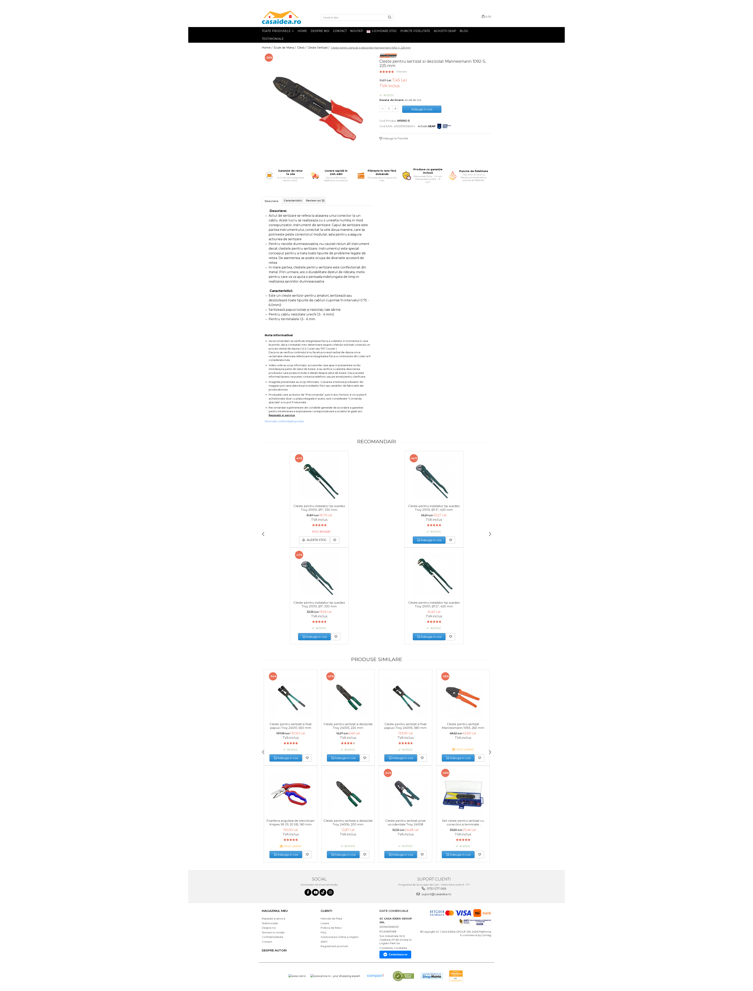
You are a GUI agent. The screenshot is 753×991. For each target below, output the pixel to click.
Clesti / (302, 47)
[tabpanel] (318, 107)
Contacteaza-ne (398, 954)
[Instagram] (330, 892)
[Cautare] (389, 17)
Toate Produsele (276, 31)
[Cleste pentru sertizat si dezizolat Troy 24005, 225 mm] (348, 696)
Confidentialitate (272, 936)
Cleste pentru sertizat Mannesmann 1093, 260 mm (463, 726)
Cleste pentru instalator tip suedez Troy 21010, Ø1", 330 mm (319, 604)
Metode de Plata (331, 918)
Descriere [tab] (271, 201)
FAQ (323, 932)
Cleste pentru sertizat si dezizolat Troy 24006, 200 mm (348, 822)
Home (302, 31)
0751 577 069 (436, 888)
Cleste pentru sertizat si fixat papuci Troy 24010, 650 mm (291, 726)
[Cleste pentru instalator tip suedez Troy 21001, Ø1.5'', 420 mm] (434, 575)
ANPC (324, 941)
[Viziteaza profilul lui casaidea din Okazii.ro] (456, 975)
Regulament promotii (334, 946)
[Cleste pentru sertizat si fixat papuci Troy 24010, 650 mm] (290, 696)
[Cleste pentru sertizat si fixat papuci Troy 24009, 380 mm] (405, 696)
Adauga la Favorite (395, 138)
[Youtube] (315, 892)
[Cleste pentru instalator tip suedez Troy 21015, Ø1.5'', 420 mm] (434, 478)
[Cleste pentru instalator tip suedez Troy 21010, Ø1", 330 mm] (319, 575)
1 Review (401, 71)
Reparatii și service (282, 415)
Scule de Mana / (285, 47)
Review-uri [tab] (315, 200)
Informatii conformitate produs (284, 421)
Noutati (356, 31)
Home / (267, 47)
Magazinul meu (275, 911)
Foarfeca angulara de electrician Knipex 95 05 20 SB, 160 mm (290, 822)
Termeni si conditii (273, 932)
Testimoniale (273, 39)
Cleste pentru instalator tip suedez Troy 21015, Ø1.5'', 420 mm (434, 508)
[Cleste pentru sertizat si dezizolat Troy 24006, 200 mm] (348, 793)
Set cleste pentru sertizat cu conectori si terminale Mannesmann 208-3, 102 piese (463, 823)
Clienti (326, 911)
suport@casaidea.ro (436, 894)
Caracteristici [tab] (293, 200)
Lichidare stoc (384, 31)
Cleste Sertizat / (319, 47)
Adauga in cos (421, 109)
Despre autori (274, 950)
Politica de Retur (331, 927)
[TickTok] (322, 892)
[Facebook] (308, 892)
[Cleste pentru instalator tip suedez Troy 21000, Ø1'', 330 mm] (319, 478)
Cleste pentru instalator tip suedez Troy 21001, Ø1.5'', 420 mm (434, 604)
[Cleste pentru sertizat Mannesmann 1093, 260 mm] (462, 696)
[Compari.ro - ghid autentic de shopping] (375, 976)
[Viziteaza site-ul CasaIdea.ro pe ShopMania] (432, 976)
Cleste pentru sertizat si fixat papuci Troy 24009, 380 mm (405, 726)
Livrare (325, 923)
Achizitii (427, 126)
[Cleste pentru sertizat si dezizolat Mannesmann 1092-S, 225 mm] (318, 107)
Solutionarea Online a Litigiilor (340, 936)
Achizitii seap (445, 31)
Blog (464, 31)
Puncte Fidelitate (415, 31)
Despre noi (320, 31)
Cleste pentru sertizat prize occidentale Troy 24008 (405, 822)
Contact (340, 31)
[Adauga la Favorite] (334, 540)
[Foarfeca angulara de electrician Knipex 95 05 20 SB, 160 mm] (290, 793)
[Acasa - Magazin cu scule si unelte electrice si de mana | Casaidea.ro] (281, 17)
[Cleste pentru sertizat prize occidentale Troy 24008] (405, 793)
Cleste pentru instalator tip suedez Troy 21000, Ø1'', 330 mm (319, 508)
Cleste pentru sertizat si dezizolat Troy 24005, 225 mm (348, 726)
